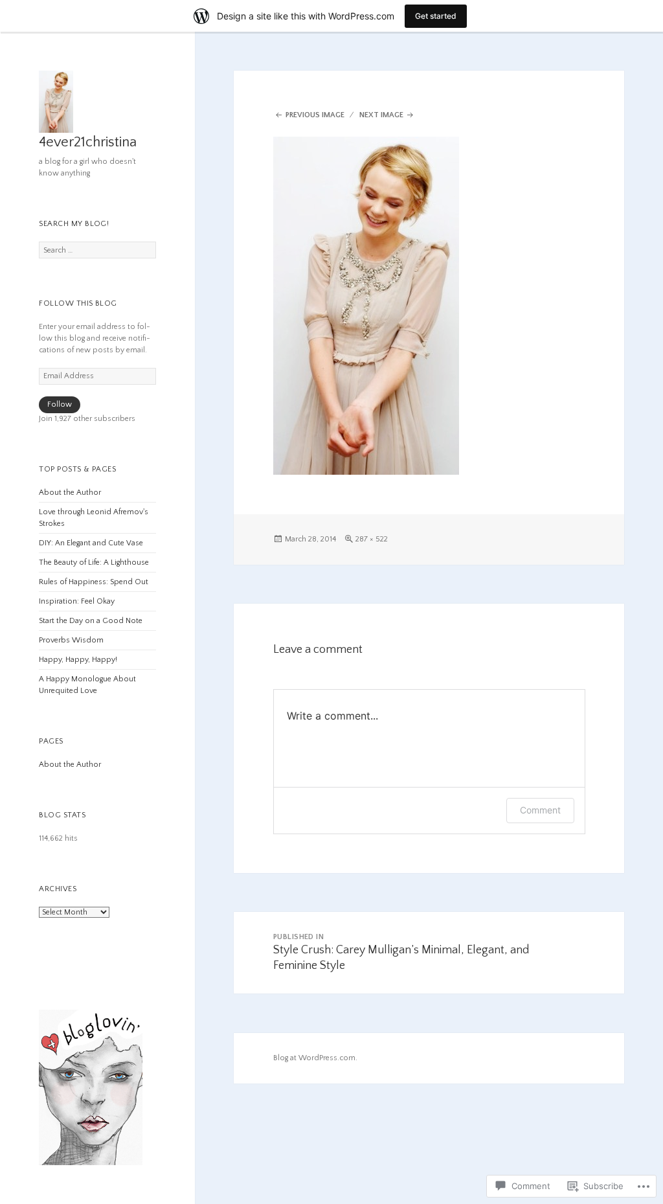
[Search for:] (97, 250)
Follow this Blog (78, 303)
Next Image (381, 115)
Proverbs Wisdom (71, 640)
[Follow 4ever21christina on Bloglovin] (90, 1087)
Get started (435, 16)
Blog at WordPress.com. (315, 1058)
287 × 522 (371, 539)
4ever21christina (88, 142)
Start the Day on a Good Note (90, 621)
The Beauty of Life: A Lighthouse (94, 562)
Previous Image (315, 115)
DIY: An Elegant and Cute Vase (91, 543)
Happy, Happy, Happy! (78, 659)
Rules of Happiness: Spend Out (93, 582)
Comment (540, 809)
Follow (59, 404)
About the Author (70, 492)
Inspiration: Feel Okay (77, 601)
